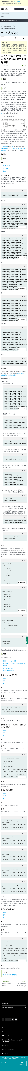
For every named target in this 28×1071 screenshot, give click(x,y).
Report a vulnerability (8, 1049)
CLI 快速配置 (4, 146)
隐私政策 (3, 1062)
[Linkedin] (12, 1019)
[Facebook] (3, 1019)
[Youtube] (16, 1019)
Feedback (5, 1045)
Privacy (4, 1028)
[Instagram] (9, 1019)
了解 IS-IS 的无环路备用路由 (10, 975)
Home (2, 25)
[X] (6, 1019)
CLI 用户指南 (20, 373)
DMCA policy (6, 1036)
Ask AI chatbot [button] (17, 1)
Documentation (6, 14)
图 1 (2, 113)
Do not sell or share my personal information (12, 1040)
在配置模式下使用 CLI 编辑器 (9, 375)
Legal (3, 1032)
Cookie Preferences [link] (8, 1054)
